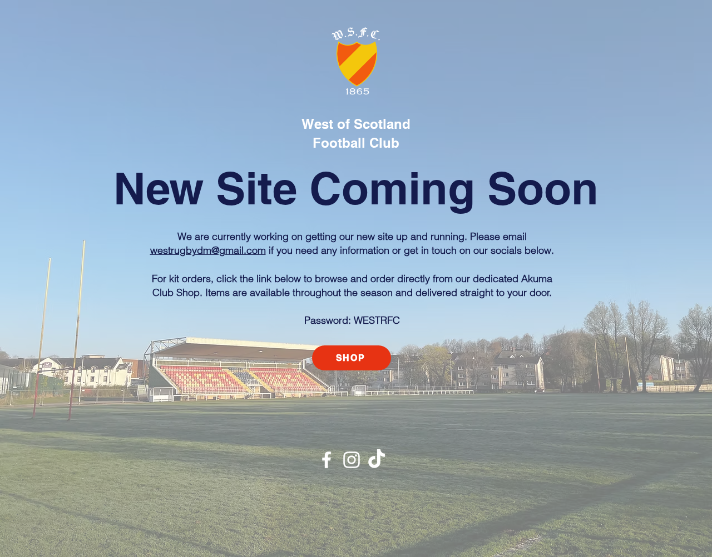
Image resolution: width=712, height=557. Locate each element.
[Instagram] (351, 460)
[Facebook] (326, 460)
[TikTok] (376, 460)
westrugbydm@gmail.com (208, 250)
